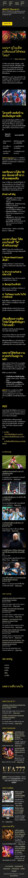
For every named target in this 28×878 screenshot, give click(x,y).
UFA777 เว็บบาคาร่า (5, 3)
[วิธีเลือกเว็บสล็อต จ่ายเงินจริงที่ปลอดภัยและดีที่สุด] (7, 797)
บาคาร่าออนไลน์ (9, 866)
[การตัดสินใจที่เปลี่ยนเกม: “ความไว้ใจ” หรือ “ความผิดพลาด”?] (14, 488)
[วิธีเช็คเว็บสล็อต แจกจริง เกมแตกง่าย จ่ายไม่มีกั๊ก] (7, 813)
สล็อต (6, 673)
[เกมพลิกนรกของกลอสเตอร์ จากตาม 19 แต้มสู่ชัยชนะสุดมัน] (14, 462)
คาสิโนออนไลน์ (15, 868)
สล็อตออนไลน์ (6, 868)
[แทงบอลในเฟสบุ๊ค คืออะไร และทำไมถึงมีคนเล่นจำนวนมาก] (7, 753)
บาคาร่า (6, 665)
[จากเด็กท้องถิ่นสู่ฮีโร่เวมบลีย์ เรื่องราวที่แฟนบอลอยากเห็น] (14, 514)
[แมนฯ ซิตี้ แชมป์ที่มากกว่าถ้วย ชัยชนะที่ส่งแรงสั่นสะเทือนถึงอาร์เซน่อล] (14, 569)
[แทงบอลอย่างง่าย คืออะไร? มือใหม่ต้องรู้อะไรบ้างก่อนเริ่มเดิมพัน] (7, 737)
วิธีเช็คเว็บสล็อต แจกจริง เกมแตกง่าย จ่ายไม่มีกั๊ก (19, 810)
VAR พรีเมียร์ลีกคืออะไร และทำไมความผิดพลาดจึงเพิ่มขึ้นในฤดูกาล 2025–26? (13, 437)
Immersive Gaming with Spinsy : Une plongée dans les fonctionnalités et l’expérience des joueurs (13, 642)
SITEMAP (14, 871)
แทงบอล (6, 667)
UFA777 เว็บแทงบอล (11, 3)
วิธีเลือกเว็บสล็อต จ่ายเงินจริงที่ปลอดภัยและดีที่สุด (20, 793)
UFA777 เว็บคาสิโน (22, 3)
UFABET (23, 868)
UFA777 (4, 777)
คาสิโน (6, 670)
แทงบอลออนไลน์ (19, 866)
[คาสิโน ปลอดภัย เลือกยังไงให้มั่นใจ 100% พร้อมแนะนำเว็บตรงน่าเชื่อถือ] (7, 835)
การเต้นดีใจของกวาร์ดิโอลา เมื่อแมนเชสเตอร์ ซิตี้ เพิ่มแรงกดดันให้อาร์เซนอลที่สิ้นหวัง (13, 552)
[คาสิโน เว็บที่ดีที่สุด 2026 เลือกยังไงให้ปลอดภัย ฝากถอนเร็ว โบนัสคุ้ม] (7, 851)
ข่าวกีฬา (6, 432)
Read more (17, 479)
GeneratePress (14, 875)
